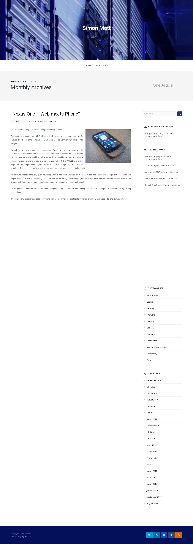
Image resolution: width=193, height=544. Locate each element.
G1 (12, 154)
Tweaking (151, 360)
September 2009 (154, 497)
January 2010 (152, 490)
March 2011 (152, 471)
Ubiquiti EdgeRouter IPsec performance (162, 185)
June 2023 (151, 386)
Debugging (151, 308)
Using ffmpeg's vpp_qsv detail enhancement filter (158, 135)
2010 (24, 81)
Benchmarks (152, 295)
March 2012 (152, 451)
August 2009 (152, 503)
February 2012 (153, 458)
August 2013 (152, 445)
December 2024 (154, 380)
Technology (18, 121)
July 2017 (150, 412)
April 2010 (151, 477)
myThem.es (27, 536)
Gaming (150, 321)
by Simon (32, 121)
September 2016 (154, 425)
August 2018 (152, 399)
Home (88, 65)
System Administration (157, 347)
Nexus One (39, 129)
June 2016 (151, 438)
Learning (151, 334)
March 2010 (152, 484)
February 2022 (153, 393)
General (150, 327)
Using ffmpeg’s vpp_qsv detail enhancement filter (158, 157)
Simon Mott (96, 28)
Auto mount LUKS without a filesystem (161, 172)
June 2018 (151, 406)
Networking (152, 340)
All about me (96, 36)
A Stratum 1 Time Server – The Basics (161, 178)
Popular (101, 65)
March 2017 (152, 419)
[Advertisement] (163, 237)
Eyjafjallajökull (49, 140)
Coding (150, 301)
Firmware (151, 314)
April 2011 (151, 464)
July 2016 (150, 432)
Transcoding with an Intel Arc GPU (159, 165)
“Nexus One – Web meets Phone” (45, 114)
